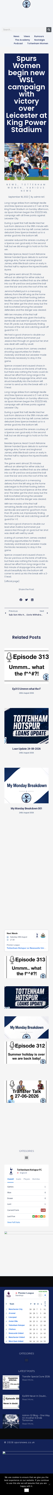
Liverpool (12, 1317)
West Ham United (16, 1341)
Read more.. (28, 1379)
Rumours (39, 36)
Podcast (18, 43)
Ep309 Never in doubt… (34, 1395)
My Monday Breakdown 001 (26, 808)
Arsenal (12, 1313)
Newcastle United (16, 1333)
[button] (21, 600)
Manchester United (17, 1337)
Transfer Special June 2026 (36, 1376)
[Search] (48, 29)
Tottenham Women (37, 43)
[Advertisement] (26, 845)
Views (27, 36)
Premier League (26, 1293)
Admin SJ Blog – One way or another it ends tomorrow (36, 1418)
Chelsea (12, 1329)
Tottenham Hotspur (17, 1325)
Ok (26, 1490)
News (16, 36)
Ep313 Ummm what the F (26, 688)
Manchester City (16, 1309)
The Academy (22, 39)
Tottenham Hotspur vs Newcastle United (27, 948)
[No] (49, 1484)
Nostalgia (39, 39)
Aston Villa (13, 1321)
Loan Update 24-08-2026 (26, 748)
